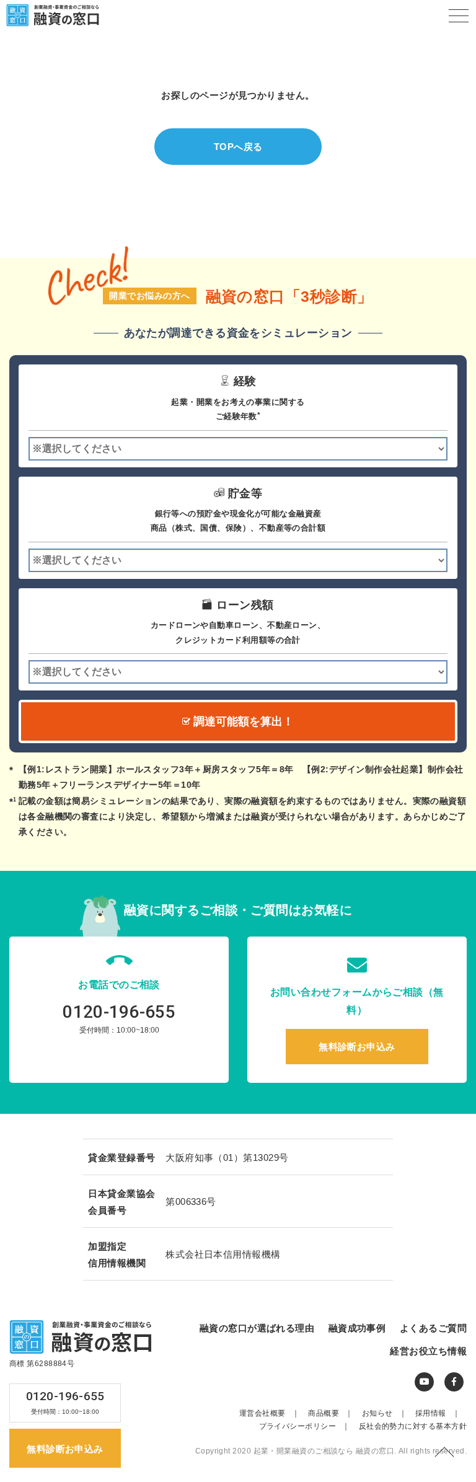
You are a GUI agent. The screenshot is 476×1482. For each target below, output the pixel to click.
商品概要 (330, 1413)
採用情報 (438, 1413)
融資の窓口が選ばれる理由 (257, 1328)
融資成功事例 (357, 1328)
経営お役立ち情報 (428, 1351)
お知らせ (384, 1413)
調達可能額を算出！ (242, 721)
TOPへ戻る (238, 146)
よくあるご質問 (433, 1328)
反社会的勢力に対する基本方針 (413, 1426)
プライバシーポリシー (304, 1426)
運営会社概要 (269, 1413)
